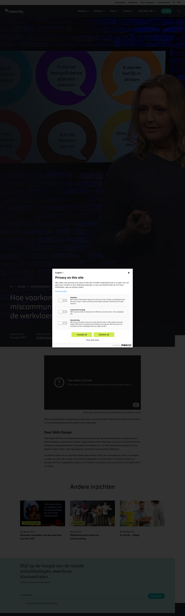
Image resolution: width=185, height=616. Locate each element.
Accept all (82, 334)
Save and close (92, 340)
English (58, 273)
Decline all (104, 334)
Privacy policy (61, 291)
